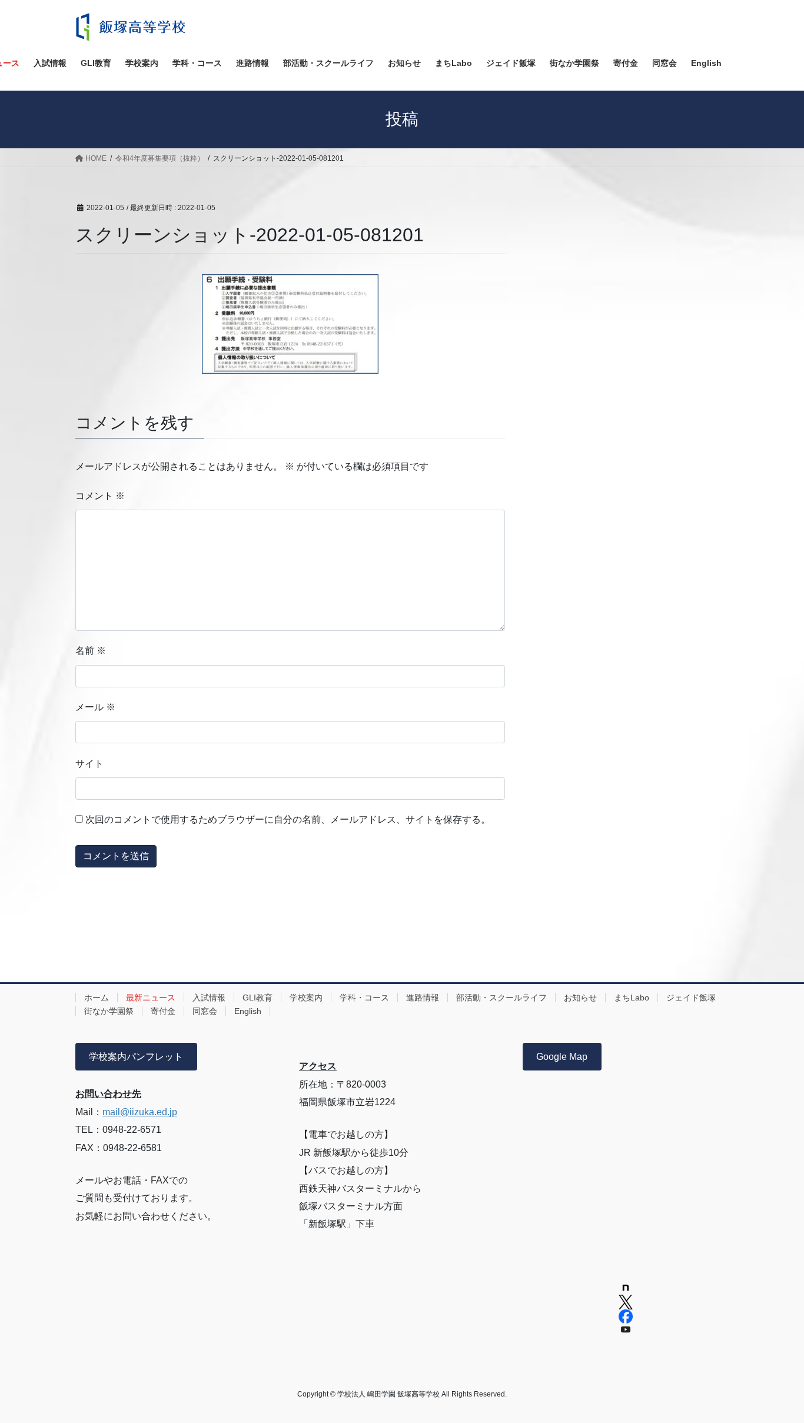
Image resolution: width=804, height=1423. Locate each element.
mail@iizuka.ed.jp (139, 1112)
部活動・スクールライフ (501, 997)
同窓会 (204, 1011)
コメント (100, 496)
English (247, 1011)
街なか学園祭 (109, 1011)
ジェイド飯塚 (691, 997)
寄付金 (163, 1011)
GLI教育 (257, 997)
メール (95, 707)
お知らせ (580, 997)
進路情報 (422, 997)
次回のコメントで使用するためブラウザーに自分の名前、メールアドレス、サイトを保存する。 (287, 819)
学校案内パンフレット (136, 1057)
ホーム (96, 997)
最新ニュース (150, 997)
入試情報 (208, 997)
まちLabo (631, 997)
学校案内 (306, 997)
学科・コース (364, 997)
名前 (90, 651)
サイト (89, 764)
